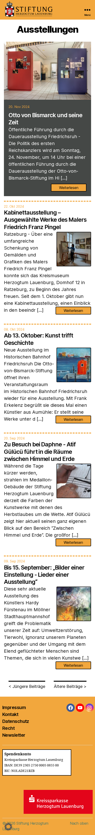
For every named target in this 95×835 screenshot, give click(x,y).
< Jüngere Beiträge (27, 686)
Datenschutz (15, 721)
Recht (8, 728)
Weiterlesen (68, 187)
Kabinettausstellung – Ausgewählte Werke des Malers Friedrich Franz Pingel (45, 219)
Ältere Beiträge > (70, 686)
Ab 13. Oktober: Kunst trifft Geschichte (38, 339)
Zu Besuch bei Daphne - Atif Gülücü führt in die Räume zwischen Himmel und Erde (40, 451)
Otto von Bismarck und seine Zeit (45, 119)
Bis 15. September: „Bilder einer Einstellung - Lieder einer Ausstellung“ (44, 574)
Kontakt (10, 714)
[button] (8, 826)
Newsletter (13, 735)
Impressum (14, 707)
